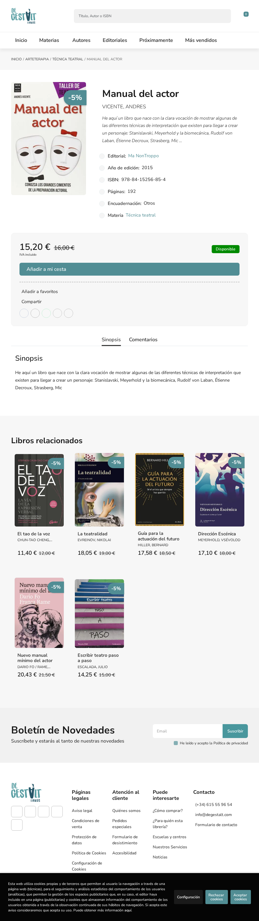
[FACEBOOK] (17, 811)
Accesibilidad (124, 853)
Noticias (160, 857)
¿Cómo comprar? (168, 810)
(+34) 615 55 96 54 (213, 804)
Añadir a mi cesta (46, 269)
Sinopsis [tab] (111, 339)
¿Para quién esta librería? (168, 824)
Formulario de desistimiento (125, 840)
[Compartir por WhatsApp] (46, 313)
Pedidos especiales (122, 824)
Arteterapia (37, 59)
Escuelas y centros (169, 837)
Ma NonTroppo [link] (143, 156)
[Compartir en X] (35, 313)
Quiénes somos (126, 810)
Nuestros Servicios (170, 847)
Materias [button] (49, 40)
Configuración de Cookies (87, 866)
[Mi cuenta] (246, 16)
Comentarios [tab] (143, 339)
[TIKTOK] (43, 811)
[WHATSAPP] (17, 825)
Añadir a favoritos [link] (39, 291)
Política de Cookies (89, 853)
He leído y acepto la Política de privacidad (214, 743)
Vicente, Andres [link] (124, 106)
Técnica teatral (67, 59)
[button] (244, 16)
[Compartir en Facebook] (24, 313)
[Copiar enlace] (68, 313)
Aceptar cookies (240, 897)
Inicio (16, 59)
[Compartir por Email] (57, 313)
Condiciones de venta (85, 824)
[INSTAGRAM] (30, 811)
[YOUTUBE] (57, 811)
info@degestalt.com (213, 815)
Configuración (188, 897)
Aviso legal (82, 810)
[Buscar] (222, 16)
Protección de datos (84, 840)
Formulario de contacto (216, 825)
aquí (127, 910)
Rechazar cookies (216, 897)
